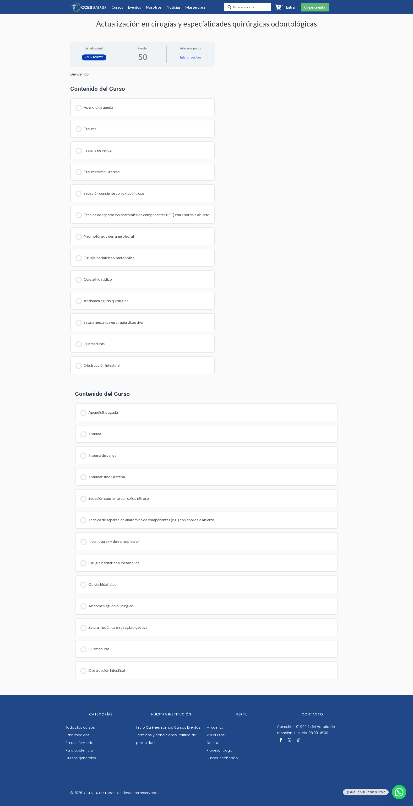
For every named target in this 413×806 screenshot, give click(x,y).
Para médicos (77, 735)
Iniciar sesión (190, 57)
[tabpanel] (142, 74)
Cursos (180, 727)
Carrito (212, 742)
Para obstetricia (79, 750)
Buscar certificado (222, 758)
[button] (289, 7)
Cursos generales (80, 758)
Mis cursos (215, 735)
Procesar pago (219, 750)
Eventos (194, 727)
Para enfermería (79, 742)
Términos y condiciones (156, 735)
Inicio (140, 727)
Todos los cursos (80, 727)
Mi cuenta (214, 727)
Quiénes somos (159, 727)
